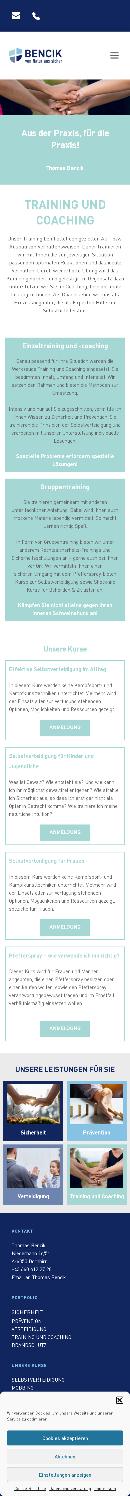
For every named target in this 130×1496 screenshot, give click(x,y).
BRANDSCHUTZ (29, 1345)
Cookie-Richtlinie (30, 1488)
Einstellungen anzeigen (65, 1475)
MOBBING (23, 1388)
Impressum (105, 1488)
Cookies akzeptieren (65, 1438)
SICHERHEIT (27, 1312)
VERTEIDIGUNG (29, 1329)
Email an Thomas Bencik (39, 1277)
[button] (119, 1400)
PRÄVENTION (27, 1321)
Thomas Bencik (29, 1245)
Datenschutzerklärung (70, 1488)
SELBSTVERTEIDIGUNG (38, 1380)
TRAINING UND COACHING (41, 1337)
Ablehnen (65, 1456)
